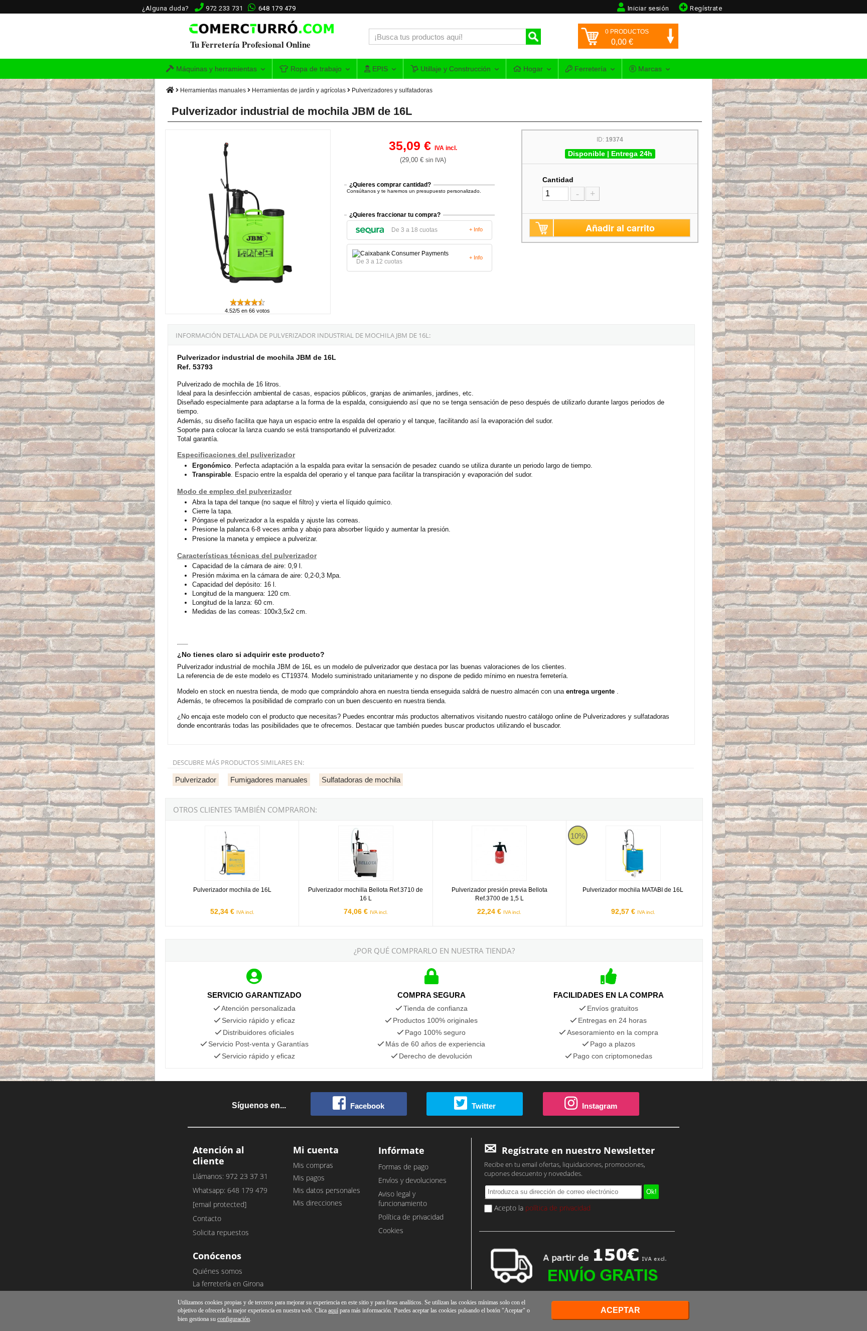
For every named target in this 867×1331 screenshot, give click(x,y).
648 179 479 (277, 8)
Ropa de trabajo (315, 69)
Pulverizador (195, 779)
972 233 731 (224, 8)
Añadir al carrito (620, 227)
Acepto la (541, 1208)
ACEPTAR (620, 1310)
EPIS (379, 69)
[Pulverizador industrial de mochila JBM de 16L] (248, 293)
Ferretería (589, 69)
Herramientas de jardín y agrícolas (299, 90)
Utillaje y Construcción (454, 69)
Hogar (532, 69)
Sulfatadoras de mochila (361, 779)
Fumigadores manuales (269, 779)
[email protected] (219, 1204)
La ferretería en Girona (228, 1283)
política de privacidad (558, 1208)
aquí (333, 1310)
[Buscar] (533, 37)
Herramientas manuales (213, 90)
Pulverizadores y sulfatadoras (392, 90)
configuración (233, 1318)
